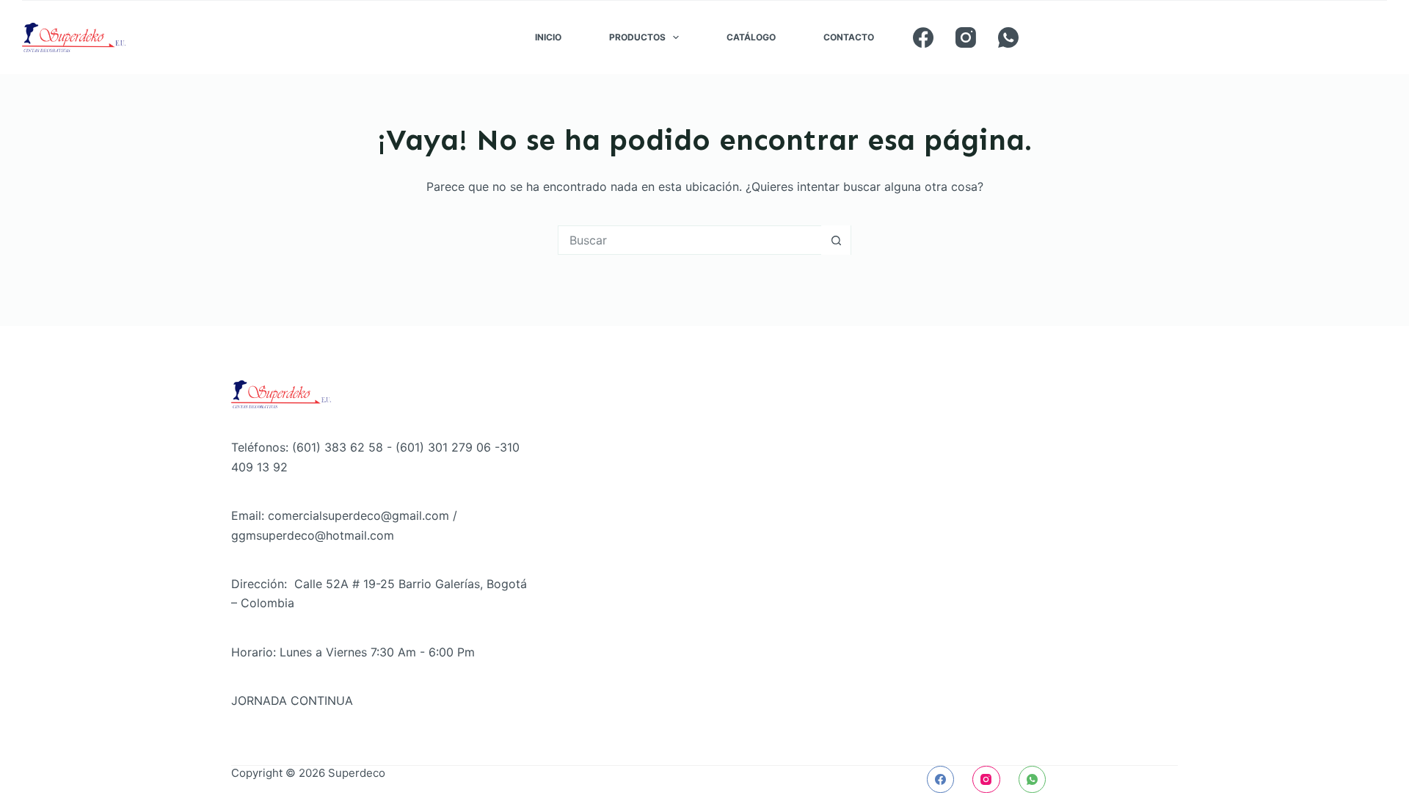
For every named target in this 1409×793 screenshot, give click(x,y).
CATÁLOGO (751, 37)
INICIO (548, 37)
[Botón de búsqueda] (836, 240)
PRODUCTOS (637, 37)
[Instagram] (965, 37)
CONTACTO (848, 37)
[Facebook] (923, 37)
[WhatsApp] (1008, 37)
